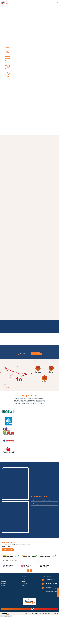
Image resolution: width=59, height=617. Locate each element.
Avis (2, 587)
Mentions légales (38, 613)
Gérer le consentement (6, 616)
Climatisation (24, 581)
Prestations (3, 581)
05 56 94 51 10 (24, 354)
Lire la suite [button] (43, 562)
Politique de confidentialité (47, 613)
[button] (36, 353)
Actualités (3, 585)
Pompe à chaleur (25, 583)
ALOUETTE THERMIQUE (29, 613)
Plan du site (56, 613)
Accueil (2, 579)
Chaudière (23, 579)
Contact (2, 588)
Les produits (24, 585)
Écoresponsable (4, 583)
